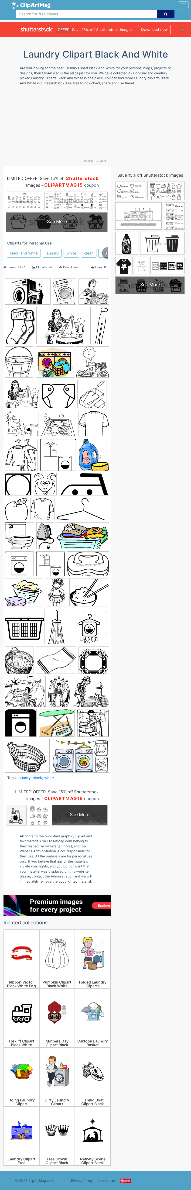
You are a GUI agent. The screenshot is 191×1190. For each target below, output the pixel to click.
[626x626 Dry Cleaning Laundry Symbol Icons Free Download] (18, 486)
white (71, 253)
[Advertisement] (97, 124)
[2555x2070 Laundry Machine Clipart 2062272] (89, 594)
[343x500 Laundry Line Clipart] (56, 594)
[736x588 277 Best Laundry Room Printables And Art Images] (64, 327)
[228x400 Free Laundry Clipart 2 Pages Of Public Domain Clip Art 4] (45, 538)
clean (88, 253)
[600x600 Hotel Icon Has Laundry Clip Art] (19, 566)
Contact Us (106, 1181)
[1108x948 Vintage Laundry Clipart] (25, 693)
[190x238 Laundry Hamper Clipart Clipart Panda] (19, 364)
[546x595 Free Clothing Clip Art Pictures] (42, 511)
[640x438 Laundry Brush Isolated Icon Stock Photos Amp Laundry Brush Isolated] (88, 566)
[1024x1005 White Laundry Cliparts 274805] (93, 724)
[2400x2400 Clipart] (58, 457)
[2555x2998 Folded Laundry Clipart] (45, 486)
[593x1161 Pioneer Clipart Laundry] (57, 628)
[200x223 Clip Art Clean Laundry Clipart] (21, 457)
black (37, 777)
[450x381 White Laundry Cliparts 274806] (27, 758)
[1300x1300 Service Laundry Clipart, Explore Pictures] (89, 628)
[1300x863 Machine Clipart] (80, 758)
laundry (52, 253)
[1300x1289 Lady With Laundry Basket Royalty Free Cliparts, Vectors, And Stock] (94, 294)
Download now (154, 29)
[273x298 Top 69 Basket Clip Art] (19, 662)
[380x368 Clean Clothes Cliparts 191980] (93, 425)
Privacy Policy (82, 1181)
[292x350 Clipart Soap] (94, 457)
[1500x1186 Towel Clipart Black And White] (56, 662)
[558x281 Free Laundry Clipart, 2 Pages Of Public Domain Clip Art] (83, 511)
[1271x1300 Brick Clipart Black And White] (93, 396)
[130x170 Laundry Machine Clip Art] (64, 294)
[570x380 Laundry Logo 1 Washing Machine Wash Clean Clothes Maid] (27, 294)
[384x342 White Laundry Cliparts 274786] (56, 725)
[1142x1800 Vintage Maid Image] (59, 693)
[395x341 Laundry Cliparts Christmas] (23, 594)
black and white (24, 253)
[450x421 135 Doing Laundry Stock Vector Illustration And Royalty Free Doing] (22, 396)
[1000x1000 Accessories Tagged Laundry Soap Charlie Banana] (58, 396)
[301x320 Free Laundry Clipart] (19, 538)
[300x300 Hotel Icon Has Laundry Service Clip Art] (50, 566)
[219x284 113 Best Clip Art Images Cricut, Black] (20, 327)
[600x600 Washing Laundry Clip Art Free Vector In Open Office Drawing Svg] (20, 725)
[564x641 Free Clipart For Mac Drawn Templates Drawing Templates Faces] (16, 511)
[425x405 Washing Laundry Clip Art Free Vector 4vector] (91, 693)
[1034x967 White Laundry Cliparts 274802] (55, 364)
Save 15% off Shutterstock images (150, 175)
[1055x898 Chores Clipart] (58, 425)
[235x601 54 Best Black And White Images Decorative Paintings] (101, 327)
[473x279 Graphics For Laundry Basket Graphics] (83, 538)
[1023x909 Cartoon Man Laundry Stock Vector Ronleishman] (21, 425)
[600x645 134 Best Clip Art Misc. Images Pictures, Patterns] (92, 364)
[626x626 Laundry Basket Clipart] (24, 628)
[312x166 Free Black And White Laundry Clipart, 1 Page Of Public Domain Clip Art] (84, 486)
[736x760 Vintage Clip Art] (94, 662)
